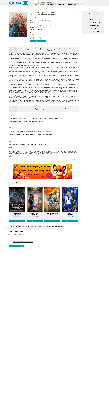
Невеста (36, 27)
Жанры (36, 4)
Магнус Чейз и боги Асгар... (52, 214)
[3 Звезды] (31, 34)
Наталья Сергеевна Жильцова (42, 20)
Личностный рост (94, 25)
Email (11, 243)
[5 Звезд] (33, 34)
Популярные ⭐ (43, 4)
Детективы (92, 19)
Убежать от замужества (70, 214)
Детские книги (93, 16)
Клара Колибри (70, 216)
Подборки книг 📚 (72, 4)
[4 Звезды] (32, 34)
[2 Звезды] (30, 34)
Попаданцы (92, 28)
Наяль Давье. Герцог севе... (17, 214)
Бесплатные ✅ (62, 4)
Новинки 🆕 (52, 4)
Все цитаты (74, 159)
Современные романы (95, 22)
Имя (10, 240)
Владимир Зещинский (17, 216)
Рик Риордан (52, 216)
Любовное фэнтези (49, 25)
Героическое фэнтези (39, 25)
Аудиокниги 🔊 (93, 14)
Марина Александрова (34, 216)
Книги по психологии (95, 31)
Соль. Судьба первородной (34, 214)
